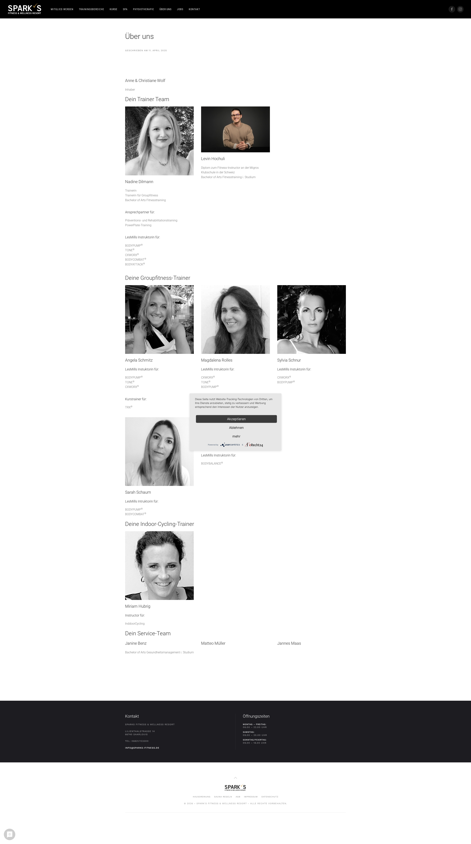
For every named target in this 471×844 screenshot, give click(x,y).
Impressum (251, 797)
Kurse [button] (113, 9)
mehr (236, 436)
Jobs (180, 9)
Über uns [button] (165, 9)
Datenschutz (269, 797)
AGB (238, 797)
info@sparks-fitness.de (142, 748)
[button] (235, 778)
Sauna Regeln (223, 797)
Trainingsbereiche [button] (91, 9)
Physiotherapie (143, 9)
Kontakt (194, 9)
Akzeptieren (236, 419)
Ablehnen (236, 428)
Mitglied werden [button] (62, 9)
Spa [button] (125, 9)
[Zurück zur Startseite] (25, 9)
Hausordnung (201, 797)
